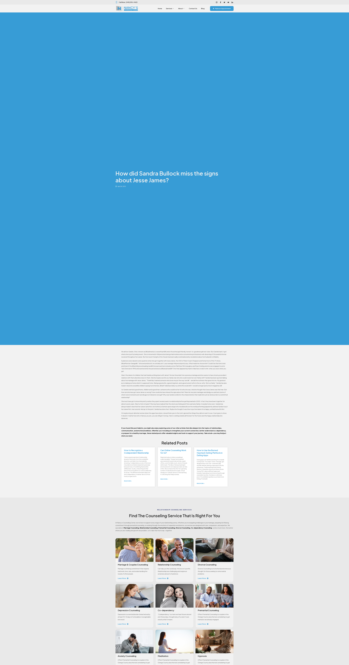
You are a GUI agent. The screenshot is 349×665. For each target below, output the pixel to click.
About (180, 8)
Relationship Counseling (149, 528)
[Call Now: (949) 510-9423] (116, 2)
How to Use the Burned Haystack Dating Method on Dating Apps (209, 453)
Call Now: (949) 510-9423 (128, 2)
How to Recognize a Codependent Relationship (136, 451)
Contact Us (193, 8)
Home (160, 8)
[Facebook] (220, 2)
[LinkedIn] (232, 2)
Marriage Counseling (131, 528)
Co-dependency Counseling (201, 528)
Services (169, 8)
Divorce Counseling (183, 528)
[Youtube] (228, 2)
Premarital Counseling (166, 528)
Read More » (128, 481)
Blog (202, 8)
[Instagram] (216, 2)
